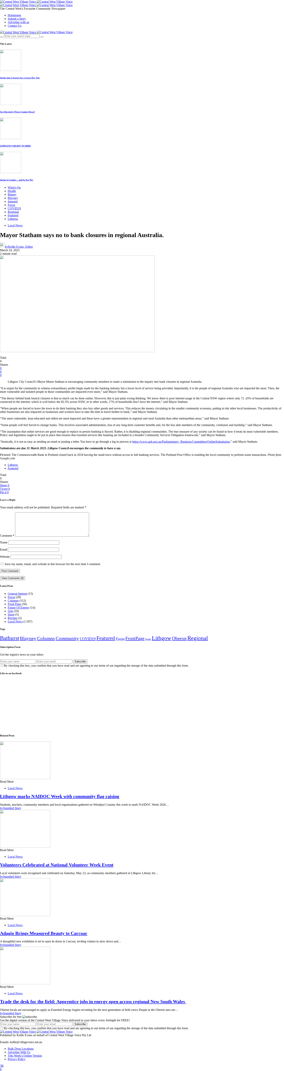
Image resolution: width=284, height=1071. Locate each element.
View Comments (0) (13, 578)
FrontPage (135, 638)
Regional (13, 212)
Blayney (13, 198)
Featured (13, 215)
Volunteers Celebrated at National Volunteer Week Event (56, 864)
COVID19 (14, 208)
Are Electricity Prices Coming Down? (17, 112)
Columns (13, 600)
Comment (7, 535)
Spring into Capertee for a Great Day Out (20, 78)
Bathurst (9, 638)
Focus (11, 205)
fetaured (13, 201)
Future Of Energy (18, 607)
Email (3, 549)
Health (12, 191)
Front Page (14, 604)
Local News (15, 225)
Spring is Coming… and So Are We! (16, 180)
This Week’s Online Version (25, 1055)
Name (3, 542)
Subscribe (80, 661)
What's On (14, 187)
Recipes (12, 618)
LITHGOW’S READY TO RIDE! (15, 146)
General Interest (17, 593)
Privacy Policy (17, 1059)
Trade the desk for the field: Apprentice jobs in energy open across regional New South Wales (93, 1001)
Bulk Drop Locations (21, 1048)
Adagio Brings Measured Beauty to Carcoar (43, 933)
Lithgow (13, 218)
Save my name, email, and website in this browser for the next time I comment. (53, 564)
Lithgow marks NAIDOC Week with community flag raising (59, 796)
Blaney (12, 194)
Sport (11, 614)
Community (67, 638)
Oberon (179, 638)
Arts (10, 611)
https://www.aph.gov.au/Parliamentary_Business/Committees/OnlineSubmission (181, 441)
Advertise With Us (19, 1052)
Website (5, 556)
